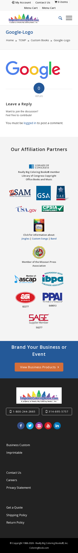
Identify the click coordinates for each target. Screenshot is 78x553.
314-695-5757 (58, 411)
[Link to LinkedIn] (57, 425)
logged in (30, 123)
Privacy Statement (18, 488)
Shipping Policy (16, 515)
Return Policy (15, 522)
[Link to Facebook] (20, 425)
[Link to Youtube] (48, 425)
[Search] (58, 18)
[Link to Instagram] (39, 425)
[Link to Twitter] (30, 425)
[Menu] (67, 18)
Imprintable (14, 453)
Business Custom (18, 445)
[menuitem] (21, 2)
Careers (11, 480)
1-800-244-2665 (24, 411)
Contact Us (13, 473)
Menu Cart (31, 8)
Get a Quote (14, 507)
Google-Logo (19, 32)
